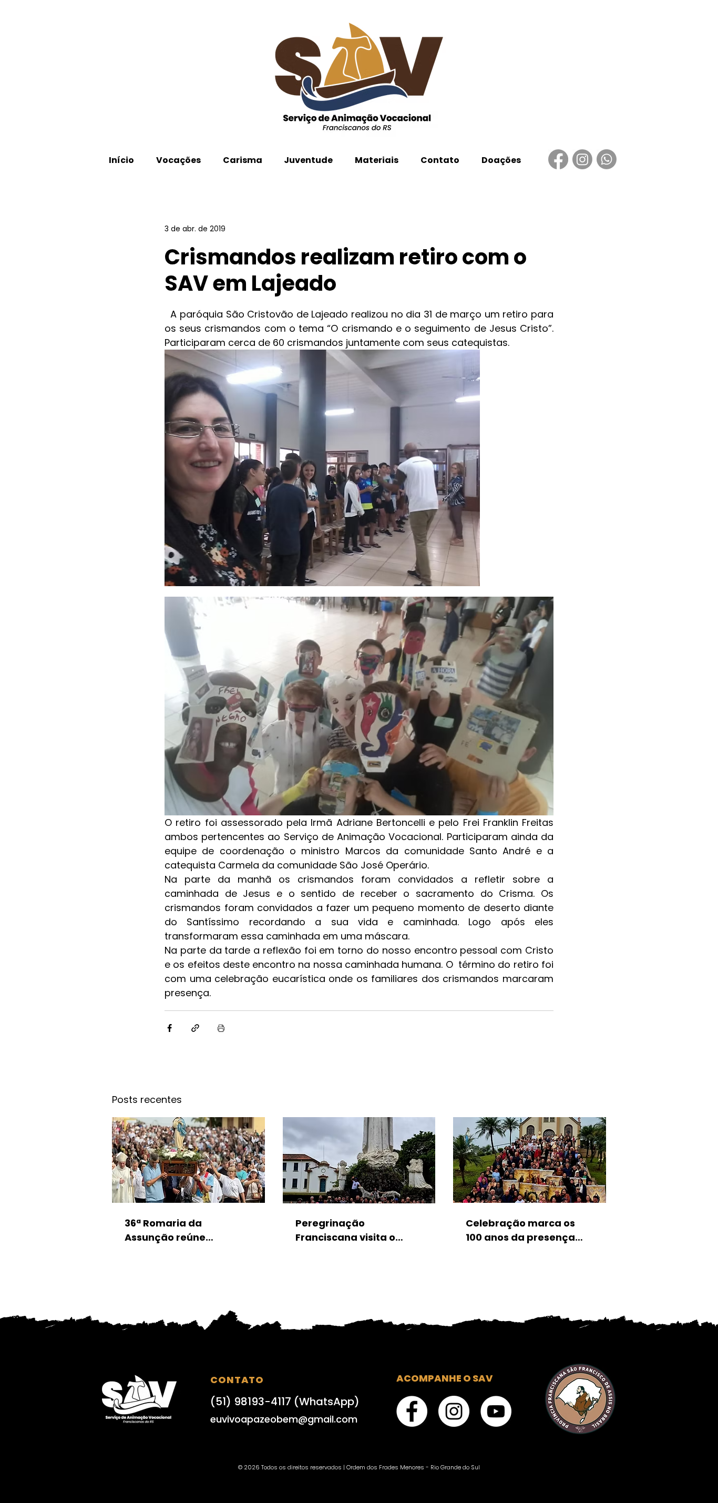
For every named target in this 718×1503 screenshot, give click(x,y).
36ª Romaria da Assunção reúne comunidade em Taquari (187, 1230)
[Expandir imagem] (322, 468)
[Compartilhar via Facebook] (170, 1028)
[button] (178, 160)
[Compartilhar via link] (195, 1028)
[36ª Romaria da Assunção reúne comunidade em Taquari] (188, 1160)
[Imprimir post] (221, 1028)
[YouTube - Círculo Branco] (495, 1411)
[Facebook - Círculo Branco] (411, 1411)
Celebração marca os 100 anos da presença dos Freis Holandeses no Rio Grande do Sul (526, 1230)
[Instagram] (582, 159)
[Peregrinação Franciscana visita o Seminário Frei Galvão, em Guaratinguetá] (359, 1160)
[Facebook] (558, 159)
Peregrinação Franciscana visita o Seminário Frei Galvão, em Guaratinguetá (351, 1230)
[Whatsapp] (607, 159)
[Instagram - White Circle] (453, 1411)
